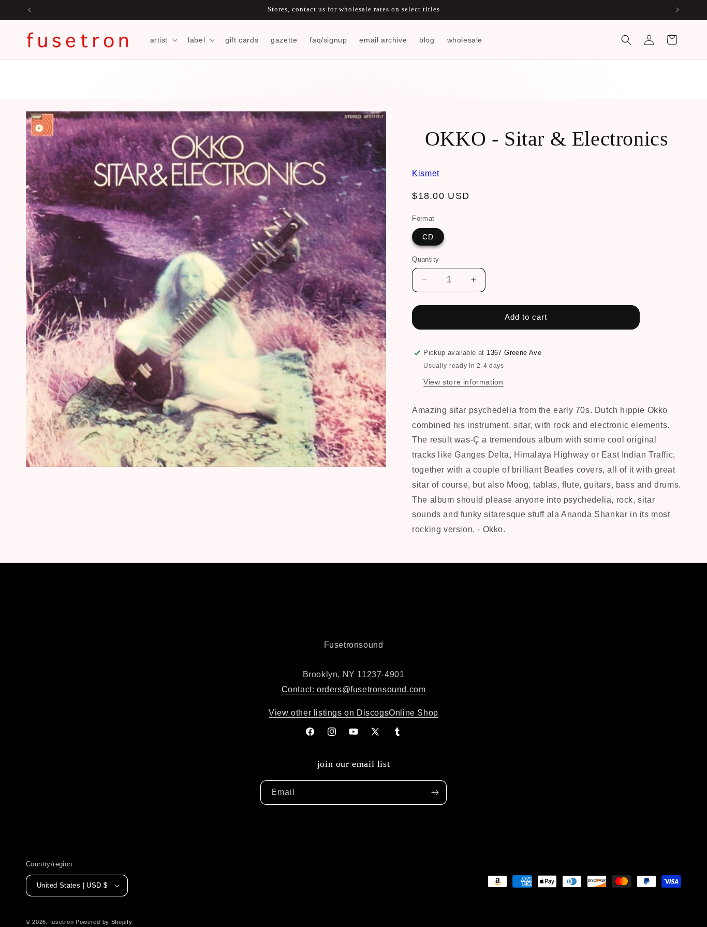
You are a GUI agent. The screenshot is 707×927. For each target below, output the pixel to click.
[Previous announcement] (29, 10)
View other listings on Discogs (329, 712)
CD (428, 237)
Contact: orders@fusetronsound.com (354, 689)
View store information (463, 382)
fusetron (62, 922)
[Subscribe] (434, 792)
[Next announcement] (677, 10)
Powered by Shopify (104, 922)
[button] (163, 40)
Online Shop (413, 712)
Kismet (425, 173)
